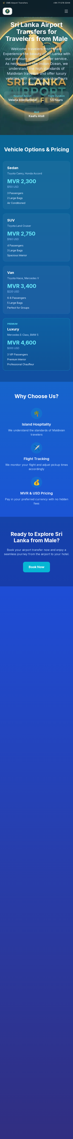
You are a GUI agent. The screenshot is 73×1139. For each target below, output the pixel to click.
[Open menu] (66, 11)
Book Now (36, 567)
